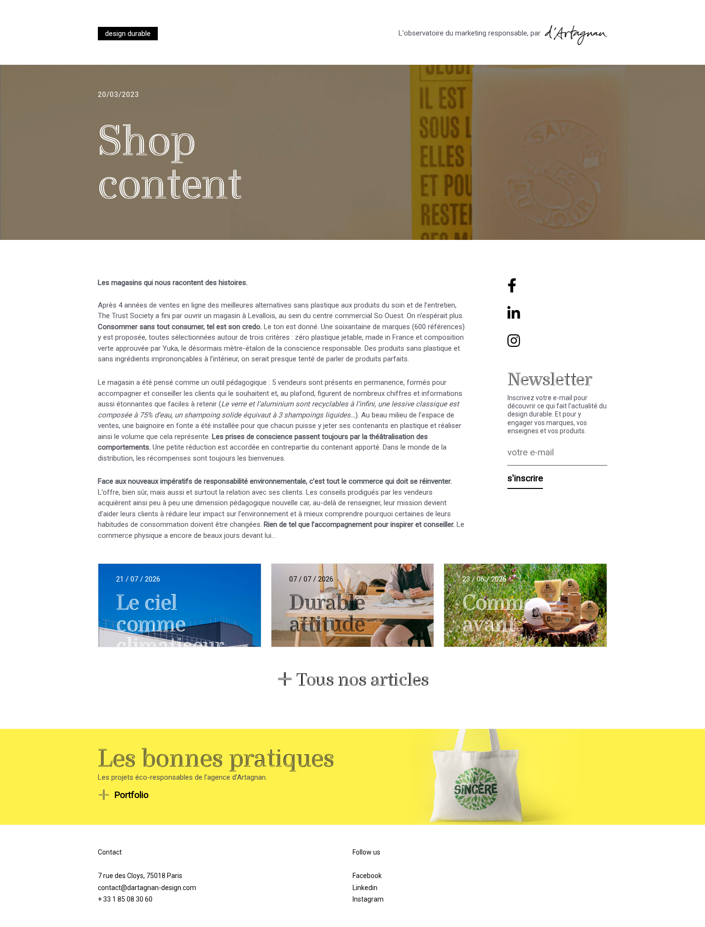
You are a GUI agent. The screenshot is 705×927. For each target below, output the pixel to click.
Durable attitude (327, 614)
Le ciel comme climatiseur (170, 624)
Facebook (367, 875)
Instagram (368, 899)
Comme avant (498, 614)
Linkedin (364, 887)
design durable (128, 33)
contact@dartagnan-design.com (147, 887)
